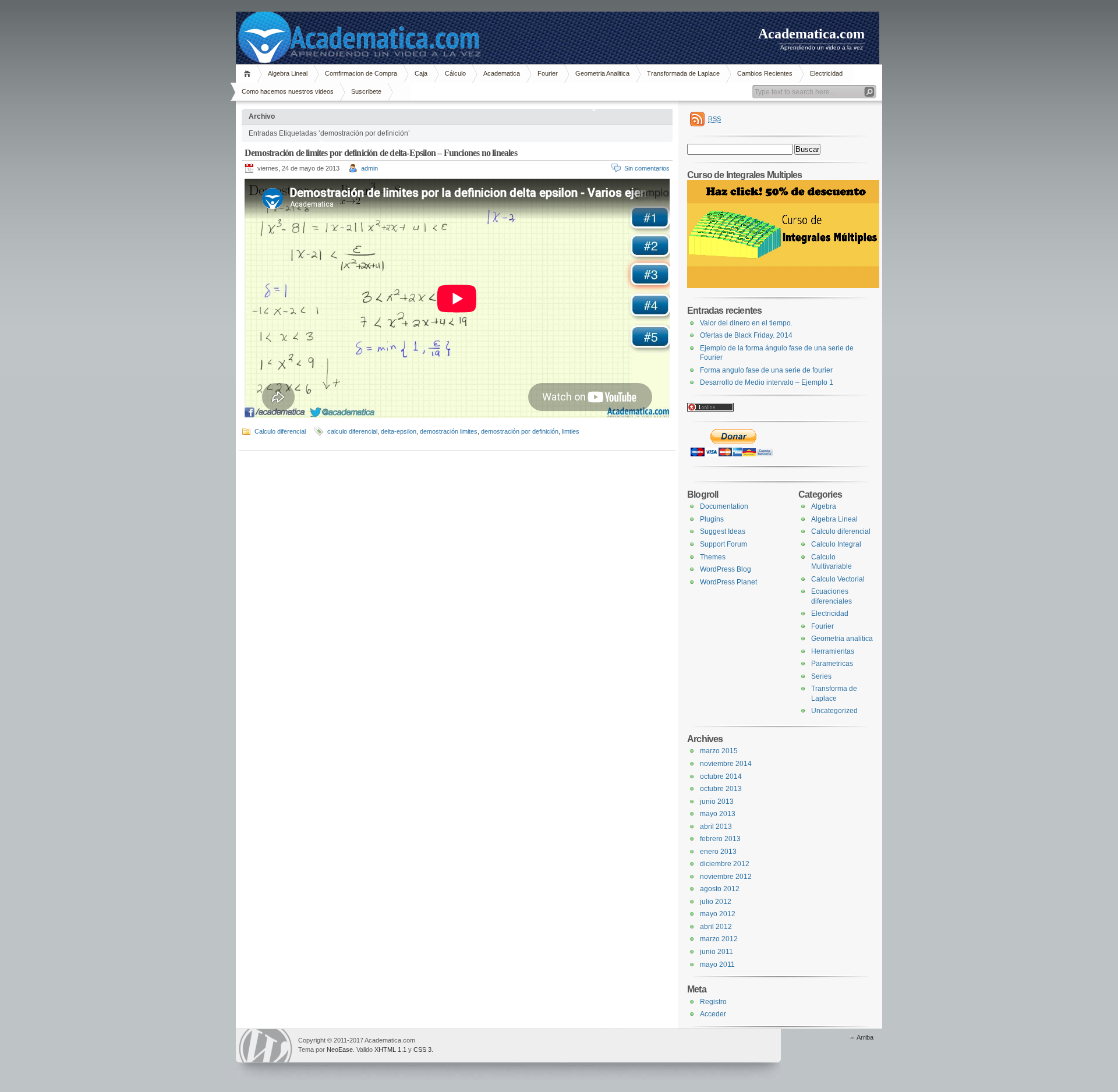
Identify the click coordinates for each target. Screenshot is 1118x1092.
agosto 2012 (720, 889)
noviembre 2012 (726, 877)
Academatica (501, 73)
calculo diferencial (352, 431)
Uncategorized (834, 711)
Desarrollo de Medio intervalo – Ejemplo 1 (766, 382)
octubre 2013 (721, 789)
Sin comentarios (647, 168)
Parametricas (832, 664)
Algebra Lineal (287, 73)
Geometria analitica (842, 638)
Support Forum (723, 544)
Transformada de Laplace (683, 73)
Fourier (547, 73)
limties (570, 431)
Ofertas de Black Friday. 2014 (746, 335)
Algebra (823, 506)
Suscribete (366, 91)
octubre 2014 (721, 776)
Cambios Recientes (764, 73)
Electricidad (826, 73)
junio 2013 (717, 801)
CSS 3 (422, 1049)
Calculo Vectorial (838, 579)
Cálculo (455, 73)
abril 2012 (716, 927)
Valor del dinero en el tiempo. (746, 323)
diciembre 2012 (724, 864)
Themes (713, 557)
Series (821, 676)
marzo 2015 (719, 751)
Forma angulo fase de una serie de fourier (766, 370)
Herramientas (832, 651)
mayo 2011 (717, 964)
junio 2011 (716, 952)
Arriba (865, 1037)
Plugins (712, 519)
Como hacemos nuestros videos (288, 91)
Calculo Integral (836, 544)
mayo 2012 (717, 914)
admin (369, 168)
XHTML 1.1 (390, 1049)
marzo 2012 (719, 939)
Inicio (249, 74)
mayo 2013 (717, 814)
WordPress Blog (725, 569)
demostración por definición (519, 431)
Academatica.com (811, 33)
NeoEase (340, 1049)
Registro (713, 1002)
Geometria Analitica (602, 73)
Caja (421, 73)
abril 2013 (716, 826)
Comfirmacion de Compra (361, 73)
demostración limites (448, 431)
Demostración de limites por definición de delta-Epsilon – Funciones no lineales (381, 153)
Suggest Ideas (722, 531)
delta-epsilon (398, 431)
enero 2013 (718, 852)
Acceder (713, 1014)
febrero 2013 (720, 839)
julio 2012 (715, 902)
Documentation (724, 506)
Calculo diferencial (280, 431)
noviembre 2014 (726, 764)
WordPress (265, 1045)
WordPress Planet (728, 582)
